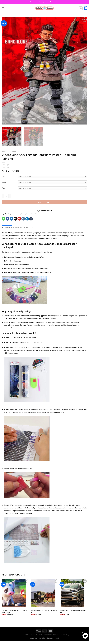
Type (3, 188)
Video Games (35, 214)
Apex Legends (9, 214)
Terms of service (45, 635)
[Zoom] (4, 122)
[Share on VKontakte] (23, 219)
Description (7, 227)
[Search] (81, 8)
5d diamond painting (32, 316)
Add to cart (44, 202)
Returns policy (59, 635)
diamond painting (11, 252)
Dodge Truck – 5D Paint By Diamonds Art (73, 611)
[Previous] (6, 70)
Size (3, 176)
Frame (4, 182)
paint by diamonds (45, 238)
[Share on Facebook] (7, 219)
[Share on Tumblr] (31, 219)
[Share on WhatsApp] (3, 219)
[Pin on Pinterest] (19, 219)
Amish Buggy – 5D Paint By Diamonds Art (44, 611)
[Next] (83, 70)
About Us (33, 635)
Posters (28, 214)
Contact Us (24, 635)
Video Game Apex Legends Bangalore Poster (66, 233)
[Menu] (3, 8)
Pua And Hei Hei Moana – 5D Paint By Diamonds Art (14, 611)
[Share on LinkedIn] (27, 219)
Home (4, 151)
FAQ (67, 635)
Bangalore (17, 214)
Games (23, 214)
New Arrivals (13, 151)
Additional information (23, 227)
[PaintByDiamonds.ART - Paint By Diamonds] (44, 8)
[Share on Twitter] (11, 219)
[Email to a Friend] (15, 219)
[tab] (7, 227)
